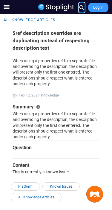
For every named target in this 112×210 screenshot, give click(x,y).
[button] (94, 194)
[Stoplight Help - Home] (56, 7)
